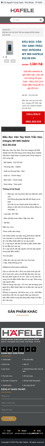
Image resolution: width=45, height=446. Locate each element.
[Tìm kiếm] (40, 20)
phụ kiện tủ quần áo (9, 381)
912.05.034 (17, 162)
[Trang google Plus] (15, 349)
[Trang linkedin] (27, 349)
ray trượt (5, 369)
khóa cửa (6, 364)
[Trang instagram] (21, 349)
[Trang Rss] (33, 349)
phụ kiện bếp (28, 360)
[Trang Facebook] (3, 349)
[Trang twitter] (9, 349)
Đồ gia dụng (28, 376)
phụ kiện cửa (7, 376)
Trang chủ (5, 30)
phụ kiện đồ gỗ (29, 385)
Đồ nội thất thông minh (32, 381)
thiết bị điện (6, 385)
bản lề (26, 364)
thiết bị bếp (6, 360)
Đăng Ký (8, 419)
